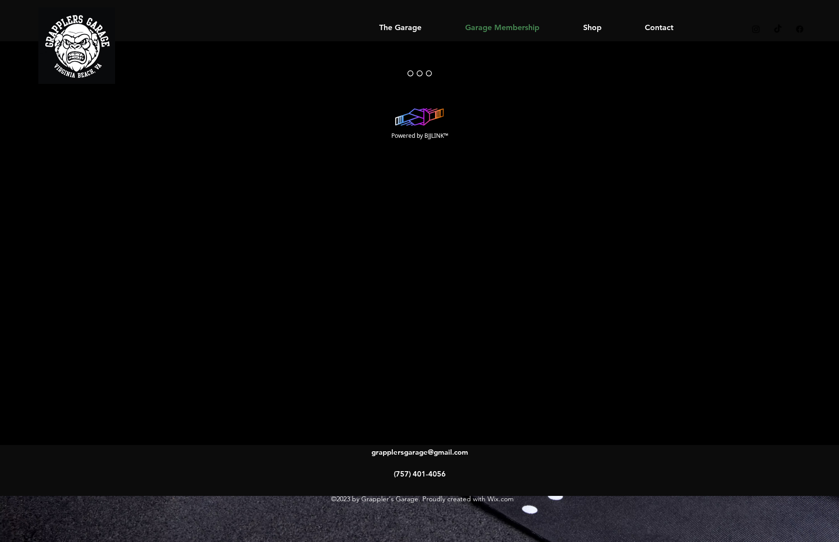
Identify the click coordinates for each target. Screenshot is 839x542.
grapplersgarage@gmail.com (419, 452)
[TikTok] (778, 29)
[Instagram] (756, 29)
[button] (592, 27)
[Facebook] (800, 29)
